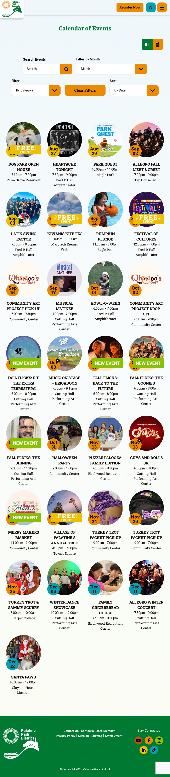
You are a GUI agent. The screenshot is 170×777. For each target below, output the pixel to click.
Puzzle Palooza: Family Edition (105, 460)
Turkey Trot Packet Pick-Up (105, 535)
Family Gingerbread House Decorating (105, 608)
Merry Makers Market (23, 535)
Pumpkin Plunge (105, 236)
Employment (114, 736)
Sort (113, 81)
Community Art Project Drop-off (146, 308)
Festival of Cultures (146, 236)
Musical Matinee (64, 306)
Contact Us (71, 731)
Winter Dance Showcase (64, 605)
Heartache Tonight (64, 167)
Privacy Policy (65, 736)
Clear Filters (85, 90)
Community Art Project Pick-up (23, 306)
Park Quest (105, 164)
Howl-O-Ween (105, 303)
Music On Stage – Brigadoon (64, 380)
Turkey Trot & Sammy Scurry (23, 605)
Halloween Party (64, 460)
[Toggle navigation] (162, 7)
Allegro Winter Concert (146, 605)
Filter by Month (88, 59)
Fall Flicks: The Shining (23, 460)
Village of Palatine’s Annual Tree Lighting (64, 538)
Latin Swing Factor (23, 236)
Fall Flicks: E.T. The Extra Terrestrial (23, 383)
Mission (83, 736)
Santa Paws (23, 677)
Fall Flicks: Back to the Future (105, 383)
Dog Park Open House (23, 167)
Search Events (34, 59)
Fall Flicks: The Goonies (146, 380)
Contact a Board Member (98, 731)
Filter (15, 81)
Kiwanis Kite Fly (64, 233)
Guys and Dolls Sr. (146, 460)
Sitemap (96, 736)
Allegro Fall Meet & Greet (146, 167)
